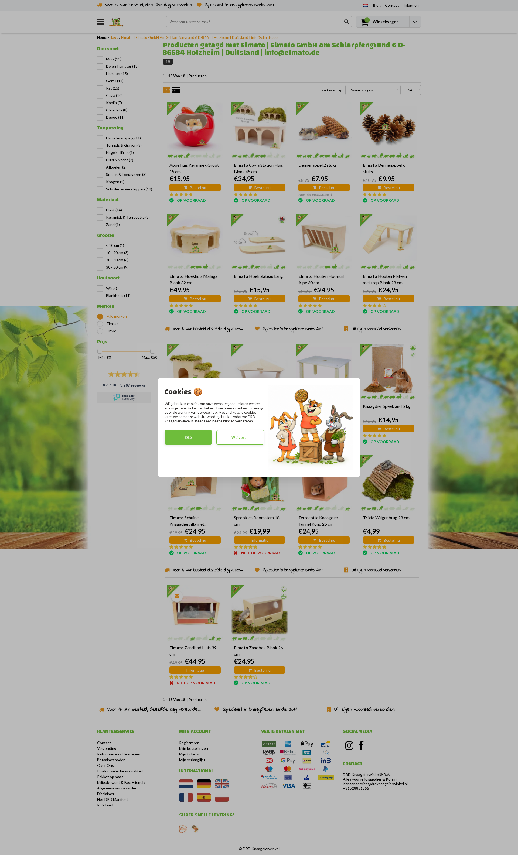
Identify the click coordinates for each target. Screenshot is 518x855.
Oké (188, 437)
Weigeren (240, 437)
